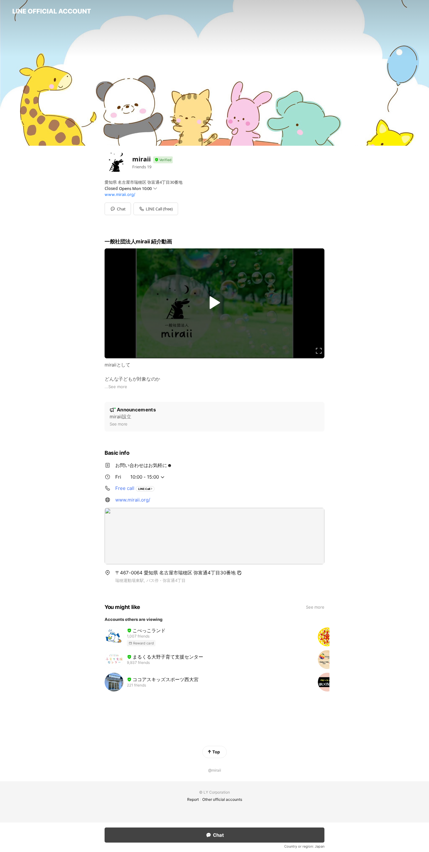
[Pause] (214, 302)
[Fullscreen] (319, 351)
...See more (116, 386)
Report (193, 799)
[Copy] (239, 573)
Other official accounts (222, 799)
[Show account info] (163, 160)
